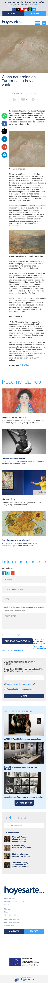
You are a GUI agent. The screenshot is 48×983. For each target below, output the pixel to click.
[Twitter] (8, 573)
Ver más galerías (24, 802)
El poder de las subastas (13, 458)
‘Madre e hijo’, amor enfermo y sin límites (21, 855)
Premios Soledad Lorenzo (14, 901)
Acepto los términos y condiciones (21, 689)
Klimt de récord (9, 499)
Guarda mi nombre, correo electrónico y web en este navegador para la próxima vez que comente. (24, 608)
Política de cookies (11, 919)
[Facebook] (4, 573)
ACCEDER (35, 13)
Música (7, 909)
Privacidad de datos (12, 922)
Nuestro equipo (10, 925)
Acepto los (12, 635)
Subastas (25, 365)
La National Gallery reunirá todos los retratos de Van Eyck (20, 864)
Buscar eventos (12, 833)
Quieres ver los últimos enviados (19, 684)
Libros (6, 904)
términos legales (16, 635)
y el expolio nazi (16, 540)
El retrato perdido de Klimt (14, 417)
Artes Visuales (9, 898)
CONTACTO (13, 13)
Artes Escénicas (10, 915)
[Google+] (13, 573)
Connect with (7, 568)
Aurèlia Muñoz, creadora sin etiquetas (21, 846)
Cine (6, 912)
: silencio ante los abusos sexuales (19, 839)
